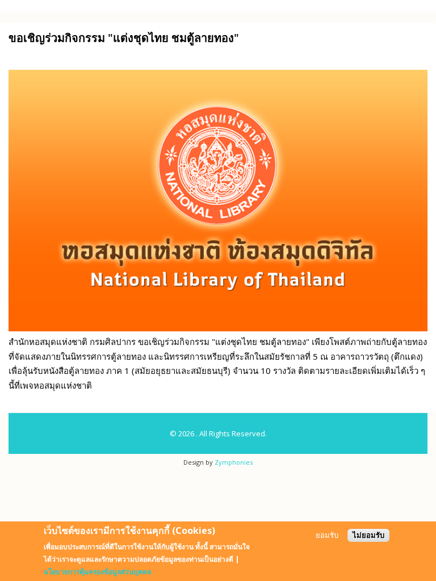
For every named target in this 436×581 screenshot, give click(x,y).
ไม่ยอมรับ (368, 535)
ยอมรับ (327, 535)
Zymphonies (234, 462)
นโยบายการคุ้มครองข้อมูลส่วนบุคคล (97, 571)
